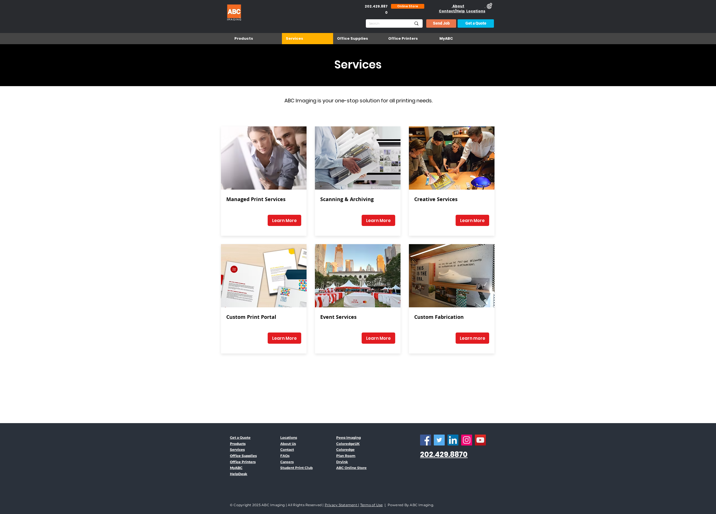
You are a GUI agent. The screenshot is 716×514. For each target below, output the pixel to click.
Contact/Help (452, 11)
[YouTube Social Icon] (480, 440)
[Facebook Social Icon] (425, 440)
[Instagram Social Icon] (466, 440)
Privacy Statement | (342, 505)
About (457, 6)
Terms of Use (371, 505)
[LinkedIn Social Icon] (452, 440)
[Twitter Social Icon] (439, 440)
